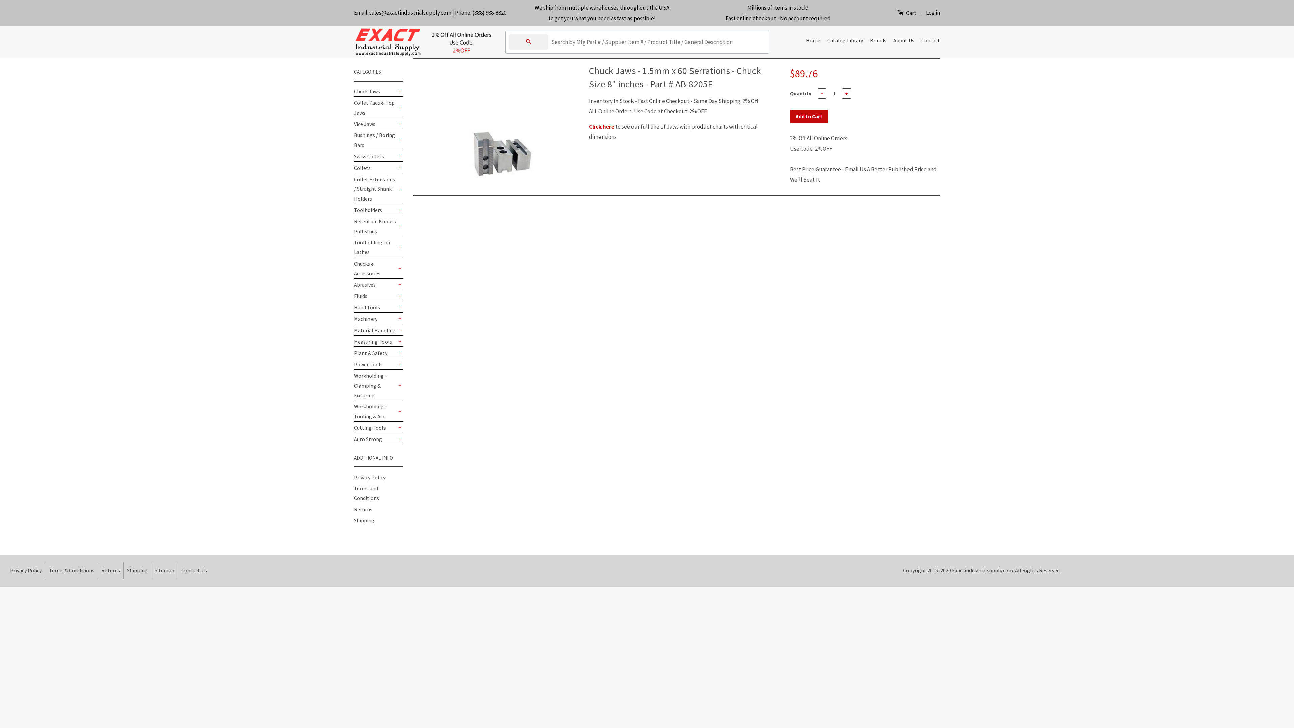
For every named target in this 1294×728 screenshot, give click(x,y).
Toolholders (368, 210)
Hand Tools (367, 307)
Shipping (364, 520)
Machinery (365, 318)
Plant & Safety (370, 353)
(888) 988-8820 (489, 13)
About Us (903, 40)
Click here (601, 126)
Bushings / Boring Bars (374, 140)
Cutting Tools (370, 427)
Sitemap (164, 570)
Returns (363, 509)
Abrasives (365, 284)
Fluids (360, 296)
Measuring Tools (373, 341)
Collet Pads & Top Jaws (374, 107)
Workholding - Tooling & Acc (370, 411)
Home (813, 40)
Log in (933, 13)
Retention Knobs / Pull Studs (375, 226)
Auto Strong (368, 439)
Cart (910, 13)
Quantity (800, 93)
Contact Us (194, 570)
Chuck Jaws (367, 91)
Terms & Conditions (71, 570)
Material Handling (375, 330)
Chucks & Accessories (367, 268)
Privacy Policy (370, 477)
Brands (878, 40)
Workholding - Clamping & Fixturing (370, 385)
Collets (362, 167)
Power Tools (368, 364)
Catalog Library (845, 40)
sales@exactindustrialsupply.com (410, 13)
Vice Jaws (364, 124)
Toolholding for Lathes (372, 247)
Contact (930, 40)
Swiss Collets (369, 156)
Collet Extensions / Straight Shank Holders (374, 189)
